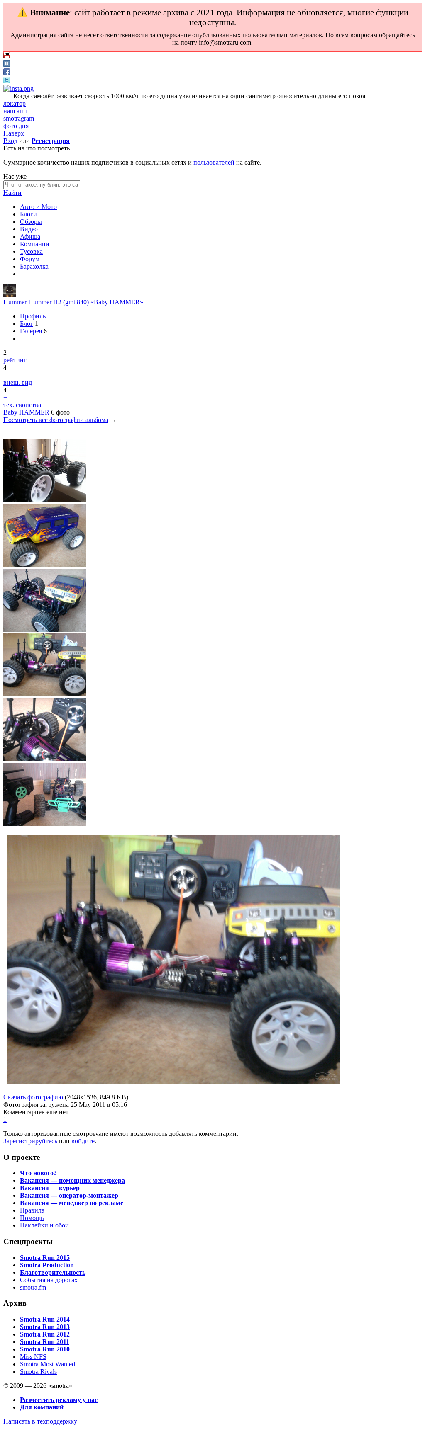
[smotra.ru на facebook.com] (6, 72)
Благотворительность (52, 1272)
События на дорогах (49, 1279)
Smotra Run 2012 (45, 1334)
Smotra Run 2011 (44, 1341)
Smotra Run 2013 (45, 1326)
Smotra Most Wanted (47, 1364)
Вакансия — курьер (50, 1187)
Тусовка (31, 251)
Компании (34, 243)
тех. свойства (22, 404)
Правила (32, 1210)
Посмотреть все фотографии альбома (55, 419)
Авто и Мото (38, 206)
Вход (10, 140)
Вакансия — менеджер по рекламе (71, 1202)
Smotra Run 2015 (45, 1257)
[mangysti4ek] (9, 294)
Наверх (13, 133)
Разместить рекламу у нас (59, 1399)
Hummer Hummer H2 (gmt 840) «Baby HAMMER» (73, 302)
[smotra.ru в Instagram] (18, 88)
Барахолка (34, 266)
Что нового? (38, 1172)
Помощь (32, 1217)
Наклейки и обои (44, 1225)
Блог (26, 323)
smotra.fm (33, 1287)
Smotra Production (47, 1265)
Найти (12, 192)
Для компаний (42, 1407)
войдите (83, 1141)
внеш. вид (17, 382)
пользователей (213, 162)
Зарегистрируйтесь (30, 1141)
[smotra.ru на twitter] (6, 81)
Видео (29, 229)
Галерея (31, 331)
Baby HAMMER (26, 412)
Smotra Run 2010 (45, 1349)
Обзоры (31, 221)
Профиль (33, 316)
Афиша (30, 236)
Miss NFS (33, 1356)
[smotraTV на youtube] (6, 56)
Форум (29, 258)
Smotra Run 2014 (45, 1319)
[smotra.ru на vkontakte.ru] (6, 64)
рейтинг (15, 360)
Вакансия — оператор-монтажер (69, 1195)
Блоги (28, 214)
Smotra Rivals (38, 1371)
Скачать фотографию (33, 1097)
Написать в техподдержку (40, 1421)
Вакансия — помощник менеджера (72, 1180)
